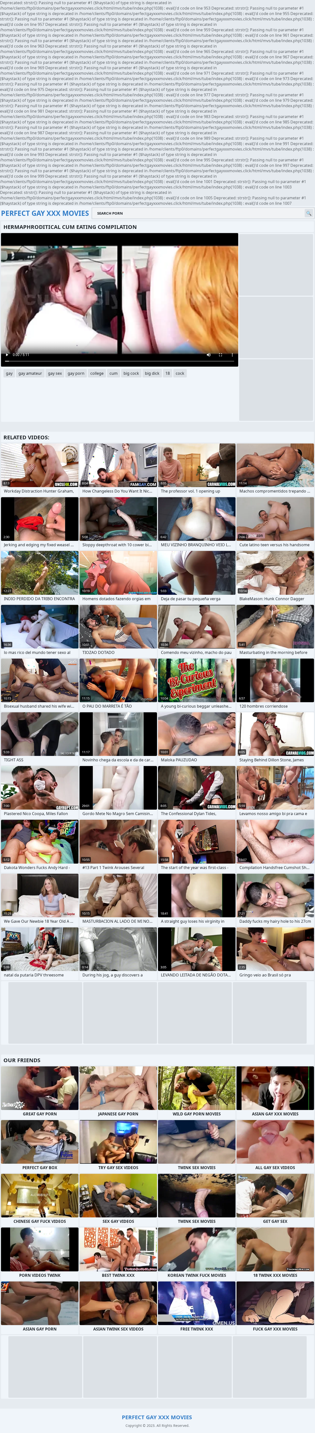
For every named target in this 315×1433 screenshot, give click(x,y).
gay (9, 373)
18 (167, 373)
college (97, 373)
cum (114, 373)
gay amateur (30, 373)
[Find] (309, 213)
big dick (152, 373)
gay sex (55, 373)
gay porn (76, 373)
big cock (131, 373)
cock (180, 373)
